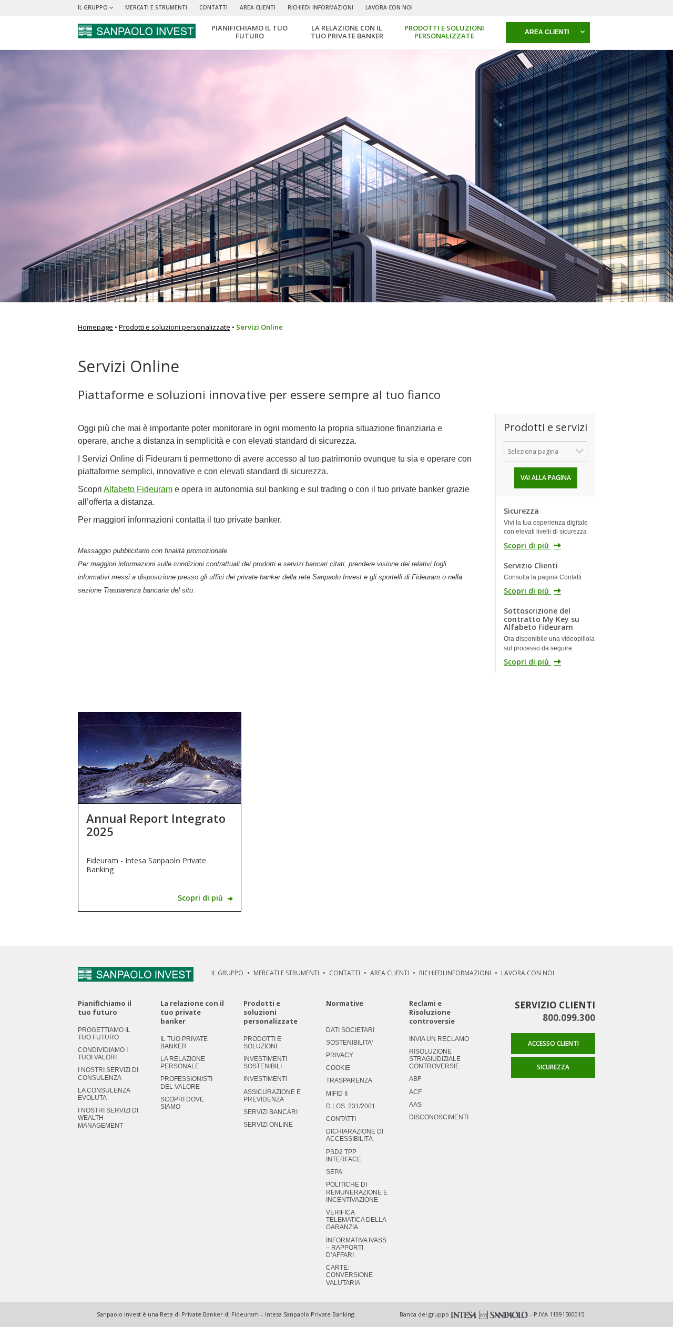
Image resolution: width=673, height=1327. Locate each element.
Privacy (339, 1055)
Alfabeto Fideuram (138, 489)
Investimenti (265, 1079)
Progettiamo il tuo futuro (104, 1033)
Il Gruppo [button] (93, 7)
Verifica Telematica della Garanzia (356, 1220)
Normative (344, 1003)
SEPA (334, 1172)
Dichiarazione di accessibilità (354, 1135)
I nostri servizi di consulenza (108, 1073)
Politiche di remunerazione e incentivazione (357, 1192)
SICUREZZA (553, 1067)
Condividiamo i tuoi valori (103, 1053)
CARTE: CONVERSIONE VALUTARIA (349, 1275)
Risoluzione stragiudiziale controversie (435, 1059)
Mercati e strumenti (156, 7)
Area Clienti (258, 7)
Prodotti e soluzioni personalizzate (174, 327)
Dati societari (350, 1030)
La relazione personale (182, 1062)
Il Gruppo (227, 972)
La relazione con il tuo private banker (192, 1012)
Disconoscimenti (438, 1117)
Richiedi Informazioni (320, 7)
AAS (415, 1104)
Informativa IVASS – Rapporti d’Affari (356, 1248)
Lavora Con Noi (389, 7)
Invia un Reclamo (439, 1039)
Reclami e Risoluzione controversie (432, 1012)
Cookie (338, 1067)
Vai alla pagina (546, 477)
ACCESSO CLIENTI (553, 1043)
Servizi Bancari (270, 1112)
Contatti (213, 7)
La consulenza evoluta (104, 1094)
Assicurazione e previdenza (272, 1095)
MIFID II (337, 1093)
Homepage (95, 327)
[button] (548, 32)
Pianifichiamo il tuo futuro (104, 1007)
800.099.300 (569, 1018)
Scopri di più (527, 545)
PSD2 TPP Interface (343, 1155)
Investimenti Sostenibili (265, 1062)
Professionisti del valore (186, 1082)
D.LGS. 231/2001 (350, 1106)
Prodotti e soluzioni (262, 1042)
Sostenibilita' (349, 1042)
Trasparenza (349, 1080)
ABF (415, 1079)
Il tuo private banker (184, 1042)
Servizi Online (268, 1124)
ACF (415, 1092)
